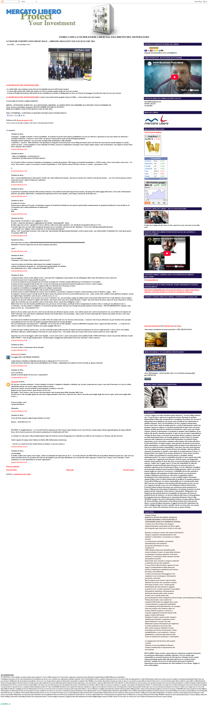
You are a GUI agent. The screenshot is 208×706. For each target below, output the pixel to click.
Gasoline (148, 166)
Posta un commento (12, 466)
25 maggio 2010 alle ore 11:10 (19, 170)
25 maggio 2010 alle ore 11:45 (19, 213)
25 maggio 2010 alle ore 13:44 (19, 365)
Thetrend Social (169, 326)
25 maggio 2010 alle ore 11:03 (19, 149)
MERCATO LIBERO (33, 11)
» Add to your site (163, 178)
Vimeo (179, 326)
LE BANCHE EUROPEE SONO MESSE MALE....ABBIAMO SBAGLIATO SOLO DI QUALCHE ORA (50, 41)
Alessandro (14, 382)
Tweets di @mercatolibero (152, 132)
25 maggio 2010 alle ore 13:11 (19, 350)
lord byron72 (15, 354)
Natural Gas (149, 163)
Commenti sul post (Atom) (22, 474)
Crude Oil (148, 161)
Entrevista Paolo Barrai (152, 326)
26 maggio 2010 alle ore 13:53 (19, 462)
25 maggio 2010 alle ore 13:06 (19, 340)
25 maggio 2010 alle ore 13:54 (19, 377)
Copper (147, 176)
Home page (70, 470)
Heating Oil (148, 168)
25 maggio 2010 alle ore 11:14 (19, 184)
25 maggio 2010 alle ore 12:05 (19, 251)
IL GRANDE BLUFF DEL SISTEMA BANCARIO (22, 85)
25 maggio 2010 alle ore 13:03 (19, 270)
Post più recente (11, 470)
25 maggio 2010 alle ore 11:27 (19, 196)
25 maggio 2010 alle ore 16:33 (19, 446)
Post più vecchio (128, 470)
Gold (146, 171)
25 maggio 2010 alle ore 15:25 (19, 411)
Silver (147, 174)
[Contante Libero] (151, 280)
